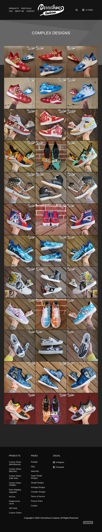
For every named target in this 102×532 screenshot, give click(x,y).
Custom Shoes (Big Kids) (15, 470)
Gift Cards (13, 508)
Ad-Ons (12, 497)
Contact (30, 11)
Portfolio (26, 8)
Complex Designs (38, 492)
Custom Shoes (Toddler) (15, 484)
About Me (19, 11)
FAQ (10, 11)
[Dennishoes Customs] (50, 10)
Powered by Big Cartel (88, 522)
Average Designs (38, 487)
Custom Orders (15, 513)
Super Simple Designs (36, 477)
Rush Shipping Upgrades (15, 491)
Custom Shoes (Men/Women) (15, 463)
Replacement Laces (14, 502)
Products (14, 8)
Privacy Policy (37, 501)
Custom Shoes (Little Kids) (15, 477)
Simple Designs (37, 483)
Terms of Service (38, 496)
